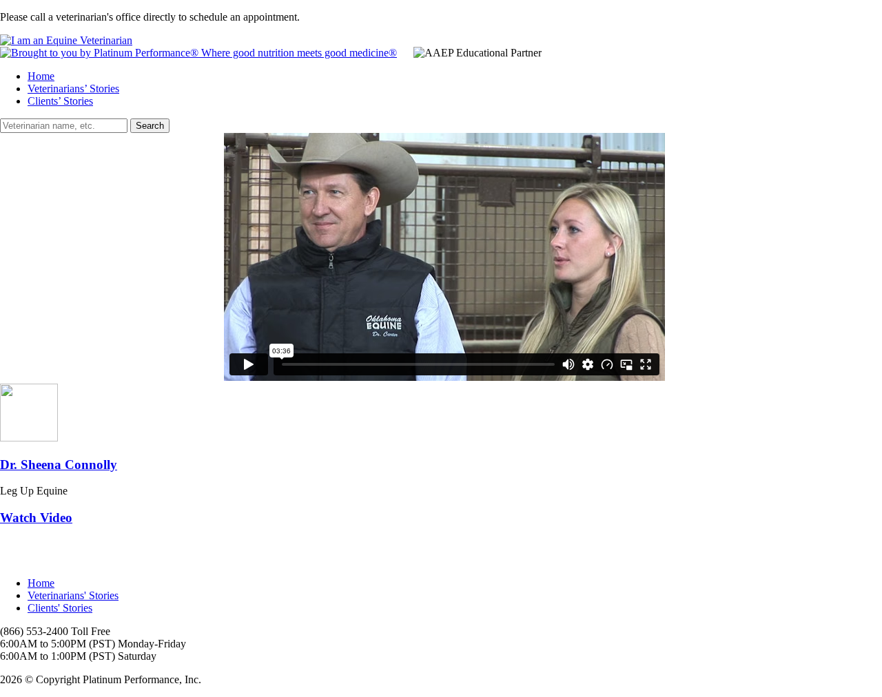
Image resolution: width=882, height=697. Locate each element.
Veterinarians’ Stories (73, 88)
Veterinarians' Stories (73, 595)
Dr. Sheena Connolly (58, 464)
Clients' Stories (60, 608)
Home (41, 76)
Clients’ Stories (60, 101)
